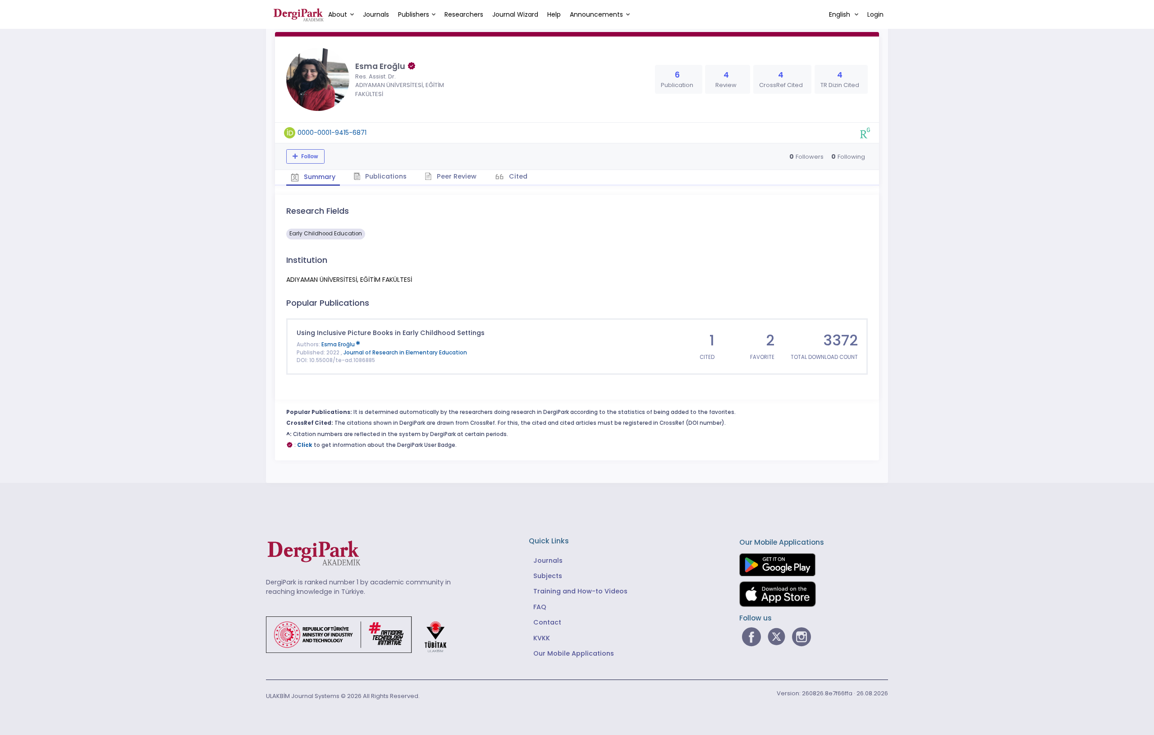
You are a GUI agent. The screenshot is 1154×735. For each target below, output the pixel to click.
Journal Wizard (515, 14)
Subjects (547, 575)
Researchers (463, 14)
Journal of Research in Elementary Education (405, 352)
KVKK (541, 638)
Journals (376, 14)
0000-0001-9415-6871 (332, 132)
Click (304, 445)
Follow (309, 156)
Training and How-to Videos (580, 591)
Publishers (413, 14)
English (840, 14)
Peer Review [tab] (455, 176)
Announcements (596, 14)
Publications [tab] (385, 176)
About (337, 14)
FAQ (539, 606)
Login (875, 14)
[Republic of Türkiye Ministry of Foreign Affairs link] (362, 634)
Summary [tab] (318, 176)
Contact (547, 622)
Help (554, 14)
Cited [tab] (517, 176)
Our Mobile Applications (573, 653)
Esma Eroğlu (338, 344)
